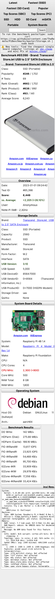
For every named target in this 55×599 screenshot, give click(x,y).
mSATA (46, 19)
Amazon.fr (12, 169)
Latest (13, 2)
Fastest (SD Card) (18, 8)
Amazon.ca (46, 158)
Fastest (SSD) (37, 2)
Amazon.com (16, 158)
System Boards (37, 25)
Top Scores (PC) (41, 13)
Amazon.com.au (34, 163)
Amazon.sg (40, 174)
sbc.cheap (46, 49)
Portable (13, 25)
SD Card (31, 19)
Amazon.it (25, 169)
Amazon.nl (39, 169)
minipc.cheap (38, 51)
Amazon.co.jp (15, 163)
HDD (17, 19)
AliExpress (32, 158)
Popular (43, 8)
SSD (6, 19)
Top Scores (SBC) (14, 13)
